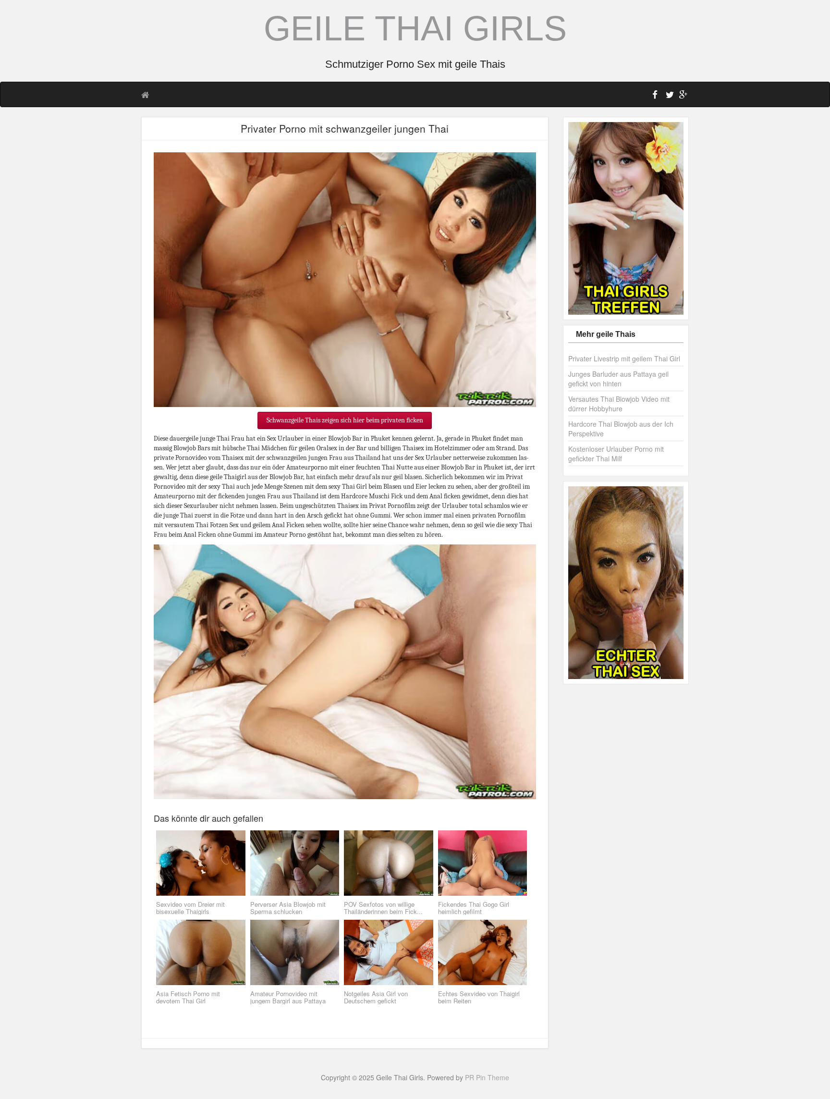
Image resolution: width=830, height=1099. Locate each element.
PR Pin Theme (487, 1077)
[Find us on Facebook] (655, 96)
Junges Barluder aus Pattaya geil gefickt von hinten (618, 378)
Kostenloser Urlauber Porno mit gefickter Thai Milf (616, 453)
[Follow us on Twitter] (668, 96)
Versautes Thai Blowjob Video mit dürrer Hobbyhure (619, 403)
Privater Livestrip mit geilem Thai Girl (624, 358)
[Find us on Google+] (682, 96)
